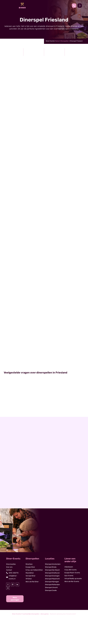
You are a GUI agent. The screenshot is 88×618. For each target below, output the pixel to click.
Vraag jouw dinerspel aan (75, 304)
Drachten (10, 491)
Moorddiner (32, 89)
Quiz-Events (68, 576)
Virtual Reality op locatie (73, 578)
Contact (9, 570)
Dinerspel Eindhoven (52, 573)
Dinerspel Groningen (52, 576)
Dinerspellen (64, 41)
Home (57, 41)
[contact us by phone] (75, 5)
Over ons (9, 567)
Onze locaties (11, 564)
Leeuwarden (11, 480)
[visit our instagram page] (12, 584)
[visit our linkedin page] (17, 584)
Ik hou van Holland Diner (34, 570)
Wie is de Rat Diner (44, 357)
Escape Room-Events (72, 573)
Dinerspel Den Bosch (52, 570)
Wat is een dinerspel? (14, 389)
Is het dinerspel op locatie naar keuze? (21, 410)
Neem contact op (13, 507)
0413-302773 (13, 573)
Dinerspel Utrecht (51, 587)
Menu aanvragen (15, 599)
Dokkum (9, 485)
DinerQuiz (16, 97)
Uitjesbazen (68, 567)
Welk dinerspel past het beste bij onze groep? (24, 396)
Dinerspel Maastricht (52, 579)
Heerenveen (11, 483)
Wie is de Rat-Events (71, 581)
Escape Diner (30, 567)
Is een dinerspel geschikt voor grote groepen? (24, 403)
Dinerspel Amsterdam (52, 564)
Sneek (9, 488)
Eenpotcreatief (71, 614)
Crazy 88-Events (70, 570)
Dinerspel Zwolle (51, 590)
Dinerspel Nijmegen (52, 582)
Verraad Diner (30, 576)
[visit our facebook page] (8, 584)
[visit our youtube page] (8, 588)
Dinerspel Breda (50, 567)
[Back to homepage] (22, 5)
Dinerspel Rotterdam (52, 585)
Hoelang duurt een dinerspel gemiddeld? (22, 417)
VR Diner (29, 579)
